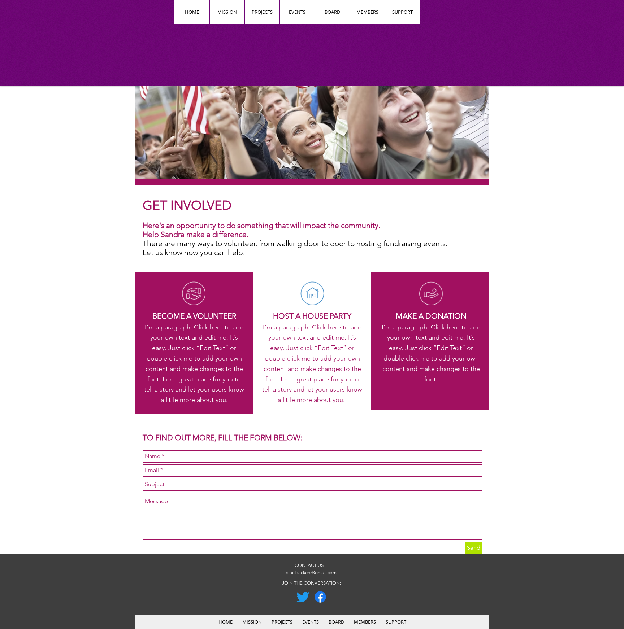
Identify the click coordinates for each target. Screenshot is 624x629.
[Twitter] (303, 596)
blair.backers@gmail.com (311, 572)
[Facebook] (320, 596)
